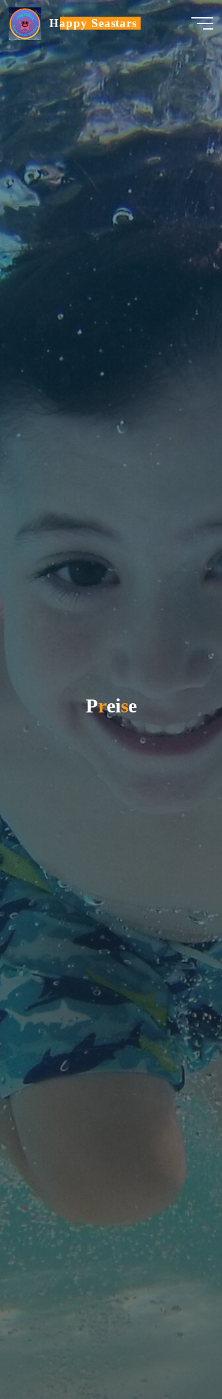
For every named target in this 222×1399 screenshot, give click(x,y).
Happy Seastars (93, 23)
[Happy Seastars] (25, 23)
